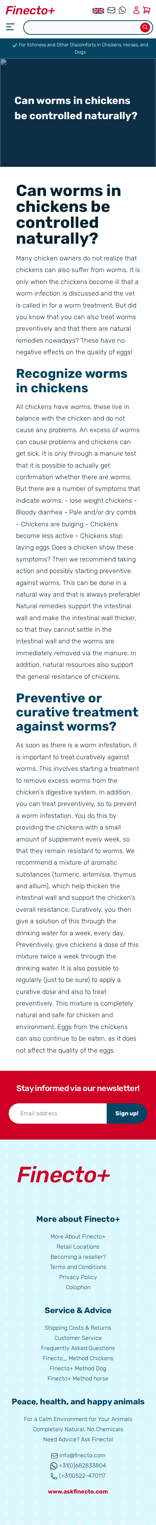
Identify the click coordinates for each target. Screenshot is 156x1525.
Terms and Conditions (78, 1266)
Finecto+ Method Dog (78, 1368)
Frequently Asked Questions (78, 1348)
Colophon (78, 1287)
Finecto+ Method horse (78, 1378)
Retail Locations (78, 1246)
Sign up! (127, 1113)
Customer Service (78, 1337)
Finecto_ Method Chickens (78, 1358)
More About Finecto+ (78, 1236)
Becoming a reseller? (78, 1256)
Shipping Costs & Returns (78, 1327)
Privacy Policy (78, 1277)
